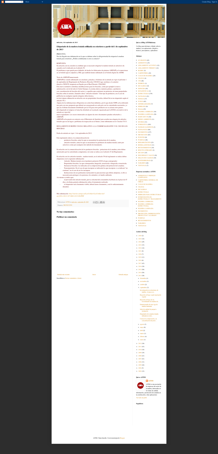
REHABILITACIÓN (144, 142)
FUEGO (140, 101)
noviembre (143, 281)
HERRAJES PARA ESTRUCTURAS (149, 194)
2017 (140, 263)
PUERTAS (141, 140)
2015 (140, 269)
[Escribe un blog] (96, 202)
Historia (140, 109)
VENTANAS (142, 165)
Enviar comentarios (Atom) (73, 278)
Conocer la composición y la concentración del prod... (148, 319)
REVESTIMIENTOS (144, 147)
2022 (140, 248)
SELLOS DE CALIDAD (145, 158)
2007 (140, 359)
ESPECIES (141, 88)
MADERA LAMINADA (145, 114)
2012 (140, 343)
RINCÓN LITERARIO (145, 150)
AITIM (150, 381)
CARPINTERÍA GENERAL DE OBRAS (148, 181)
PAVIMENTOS (143, 132)
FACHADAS (142, 96)
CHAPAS (141, 78)
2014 (140, 272)
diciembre (143, 278)
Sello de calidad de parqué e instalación (148, 310)
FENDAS (141, 99)
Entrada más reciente (63, 274)
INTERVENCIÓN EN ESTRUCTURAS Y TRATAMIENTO (149, 198)
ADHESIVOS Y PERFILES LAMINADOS (146, 176)
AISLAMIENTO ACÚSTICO (147, 65)
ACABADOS (142, 60)
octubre (142, 284)
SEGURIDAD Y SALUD (146, 155)
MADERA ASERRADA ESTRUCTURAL (145, 205)
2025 (140, 239)
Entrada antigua (123, 274)
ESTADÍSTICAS (143, 91)
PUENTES (141, 137)
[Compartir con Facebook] (101, 202)
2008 (140, 356)
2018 (140, 260)
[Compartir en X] (99, 202)
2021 (140, 251)
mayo (142, 327)
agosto (142, 324)
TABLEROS (142, 163)
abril (141, 330)
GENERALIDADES (144, 104)
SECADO (141, 153)
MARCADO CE (143, 117)
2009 (140, 352)
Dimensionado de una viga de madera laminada (149, 305)
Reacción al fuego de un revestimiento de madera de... (149, 300)
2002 (140, 371)
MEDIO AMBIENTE (144, 119)
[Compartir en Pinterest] (103, 202)
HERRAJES (142, 106)
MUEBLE (141, 122)
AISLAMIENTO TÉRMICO (147, 68)
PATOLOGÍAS (142, 129)
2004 (140, 368)
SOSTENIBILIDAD (144, 160)
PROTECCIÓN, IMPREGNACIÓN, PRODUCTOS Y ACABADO (149, 214)
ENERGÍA (141, 83)
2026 (140, 235)
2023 (140, 245)
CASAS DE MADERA (145, 76)
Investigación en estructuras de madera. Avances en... (149, 291)
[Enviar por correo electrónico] (94, 202)
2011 (140, 346)
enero (142, 340)
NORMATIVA (142, 124)
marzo (142, 333)
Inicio (94, 274)
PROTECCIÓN (67, 205)
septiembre (143, 287)
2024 (140, 242)
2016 (140, 266)
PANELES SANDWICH (145, 127)
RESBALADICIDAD (144, 145)
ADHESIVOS (142, 63)
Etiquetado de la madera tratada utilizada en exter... (149, 315)
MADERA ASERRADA (145, 111)
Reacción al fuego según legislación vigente (150, 296)
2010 (140, 349)
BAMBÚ (141, 70)
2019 (140, 257)
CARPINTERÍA (143, 73)
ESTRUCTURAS (143, 93)
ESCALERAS (142, 86)
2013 (140, 275)
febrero (142, 336)
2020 (140, 254)
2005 (140, 365)
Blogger (122, 438)
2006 (140, 362)
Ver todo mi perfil (141, 398)
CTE (139, 81)
